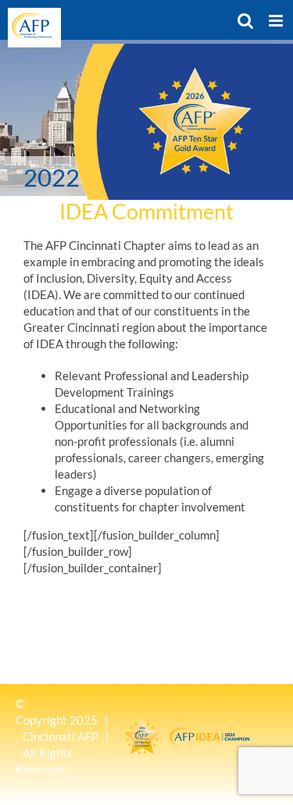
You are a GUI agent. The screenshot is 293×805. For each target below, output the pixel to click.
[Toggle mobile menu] (277, 20)
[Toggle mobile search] (245, 20)
